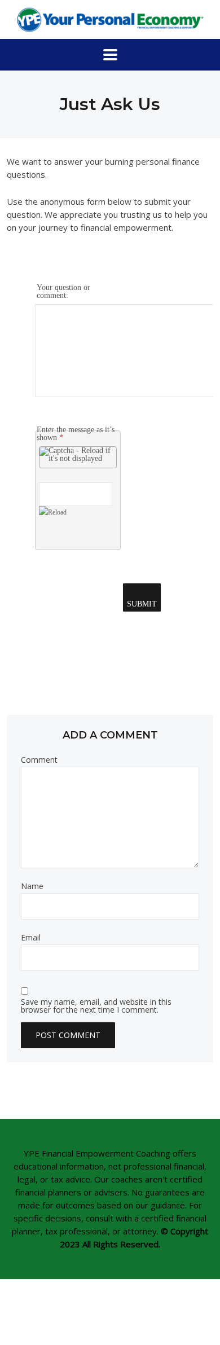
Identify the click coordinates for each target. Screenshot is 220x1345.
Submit (142, 604)
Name (32, 886)
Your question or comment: (63, 291)
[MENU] (110, 55)
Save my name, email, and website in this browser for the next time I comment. (96, 1006)
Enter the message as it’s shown (76, 433)
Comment (39, 760)
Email (31, 938)
